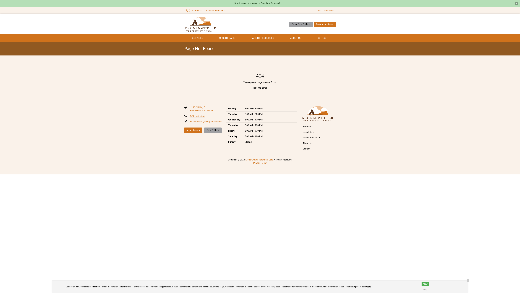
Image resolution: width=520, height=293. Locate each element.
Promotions (329, 10)
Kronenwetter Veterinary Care (259, 159)
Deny (425, 289)
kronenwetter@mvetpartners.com (206, 121)
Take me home (260, 88)
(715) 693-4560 (197, 116)
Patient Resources (262, 38)
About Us (295, 38)
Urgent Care (227, 38)
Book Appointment (325, 24)
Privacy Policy (260, 163)
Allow (425, 284)
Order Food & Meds (301, 24)
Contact (323, 38)
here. (369, 287)
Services (197, 38)
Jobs (319, 10)
